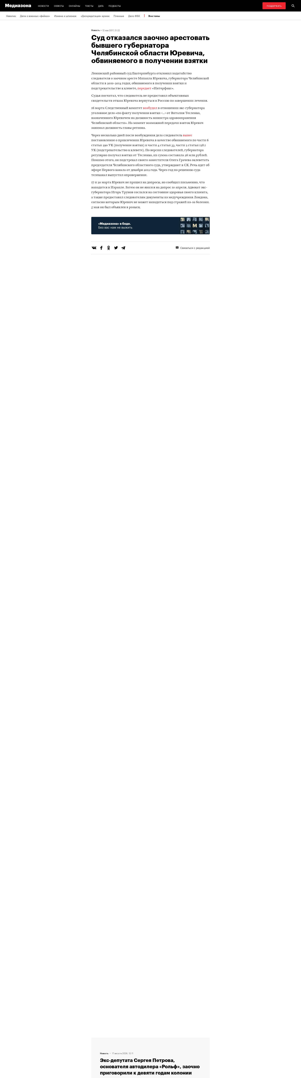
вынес (187, 135)
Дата (100, 5)
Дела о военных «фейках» (35, 16)
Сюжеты (59, 5)
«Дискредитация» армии (95, 16)
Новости (43, 5)
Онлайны (74, 5)
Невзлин (11, 16)
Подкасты (115, 5)
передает (144, 88)
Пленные (119, 16)
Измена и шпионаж (65, 16)
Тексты (89, 5)
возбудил (150, 108)
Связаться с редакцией (195, 247)
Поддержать (274, 5)
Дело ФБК (134, 16)
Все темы (154, 15)
